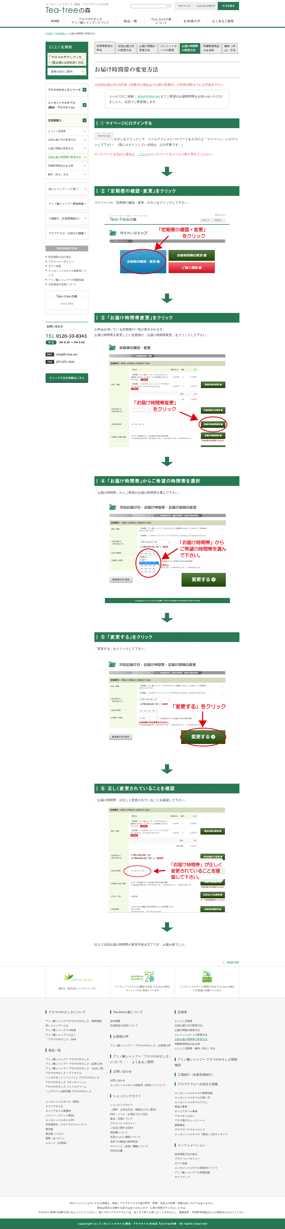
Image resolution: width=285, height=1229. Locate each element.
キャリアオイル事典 (186, 1111)
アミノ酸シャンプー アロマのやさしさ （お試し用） (75, 1068)
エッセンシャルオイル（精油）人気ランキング (201, 1134)
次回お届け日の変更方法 (126, 48)
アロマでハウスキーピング (190, 1129)
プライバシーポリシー (61, 261)
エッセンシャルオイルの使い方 (192, 1097)
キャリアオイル (54, 1106)
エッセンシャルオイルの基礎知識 (193, 1093)
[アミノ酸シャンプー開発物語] (67, 209)
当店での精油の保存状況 (124, 1141)
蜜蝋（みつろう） (56, 1138)
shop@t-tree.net (149, 96)
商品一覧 (54, 1050)
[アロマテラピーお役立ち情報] (67, 239)
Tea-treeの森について (128, 1012)
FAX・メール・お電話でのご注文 (129, 1114)
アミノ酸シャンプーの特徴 (61, 1030)
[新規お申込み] (67, 65)
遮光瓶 (49, 1129)
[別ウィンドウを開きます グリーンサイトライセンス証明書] (207, 996)
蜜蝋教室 (180, 1125)
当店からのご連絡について (125, 1136)
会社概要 (115, 1021)
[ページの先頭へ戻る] (230, 962)
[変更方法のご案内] (67, 74)
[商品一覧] (130, 27)
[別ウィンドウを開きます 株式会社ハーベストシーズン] (78, 996)
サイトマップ (182, 1176)
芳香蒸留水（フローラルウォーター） (67, 1124)
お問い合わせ (122, 1071)
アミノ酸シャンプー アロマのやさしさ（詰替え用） (75, 1063)
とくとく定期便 (57, 131)
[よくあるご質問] (223, 27)
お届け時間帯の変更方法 (190, 48)
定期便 (182, 1012)
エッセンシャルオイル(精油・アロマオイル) (61, 105)
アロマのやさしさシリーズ (64, 89)
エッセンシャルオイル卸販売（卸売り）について (138, 1085)
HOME (49, 33)
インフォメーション (192, 1145)
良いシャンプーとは (57, 1025)
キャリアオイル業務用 (58, 1110)
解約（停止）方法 (230, 48)
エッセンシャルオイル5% (60, 1120)
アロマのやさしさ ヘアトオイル (64, 1072)
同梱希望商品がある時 (211, 48)
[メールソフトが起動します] (61, 355)
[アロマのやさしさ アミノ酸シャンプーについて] (90, 27)
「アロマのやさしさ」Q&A (61, 1039)
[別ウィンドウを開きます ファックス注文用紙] (67, 382)
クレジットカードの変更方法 (191, 1034)
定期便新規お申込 (105, 47)
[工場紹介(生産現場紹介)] (67, 224)
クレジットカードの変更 (169, 48)
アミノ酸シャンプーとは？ (61, 1034)
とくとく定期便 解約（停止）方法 (195, 1048)
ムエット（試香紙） (57, 1142)
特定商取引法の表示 (59, 256)
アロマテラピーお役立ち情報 (198, 1084)
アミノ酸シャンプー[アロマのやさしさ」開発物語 (74, 1021)
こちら (142, 154)
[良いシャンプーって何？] (67, 194)
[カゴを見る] (228, 9)
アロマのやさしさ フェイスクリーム (66, 1086)
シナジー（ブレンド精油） (61, 1115)
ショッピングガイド (127, 1096)
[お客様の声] (192, 27)
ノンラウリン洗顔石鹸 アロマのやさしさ (69, 1091)
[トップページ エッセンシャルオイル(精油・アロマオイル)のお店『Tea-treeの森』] (77, 12)
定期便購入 (61, 33)
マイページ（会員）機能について (129, 1146)
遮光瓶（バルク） (56, 1133)
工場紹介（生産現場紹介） (196, 1074)
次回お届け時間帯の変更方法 (64, 157)
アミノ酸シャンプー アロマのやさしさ (67, 1059)
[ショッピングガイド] (206, 9)
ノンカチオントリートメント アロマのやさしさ (72, 1077)
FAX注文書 (116, 1150)
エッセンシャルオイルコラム (191, 1102)
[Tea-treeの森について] (161, 27)
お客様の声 (121, 1036)
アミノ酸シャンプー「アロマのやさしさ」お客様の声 (140, 1045)
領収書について (119, 1132)
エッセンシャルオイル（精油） (63, 1101)
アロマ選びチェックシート (190, 1120)
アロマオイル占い (185, 1115)
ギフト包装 (54, 266)
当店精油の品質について (62, 284)
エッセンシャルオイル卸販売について (67, 273)
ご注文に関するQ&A (121, 1127)
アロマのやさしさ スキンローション (66, 1082)
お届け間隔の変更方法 (147, 48)
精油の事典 (181, 1106)
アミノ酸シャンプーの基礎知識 (66, 279)
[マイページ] (184, 9)
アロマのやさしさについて (67, 1012)
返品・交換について (121, 1118)
